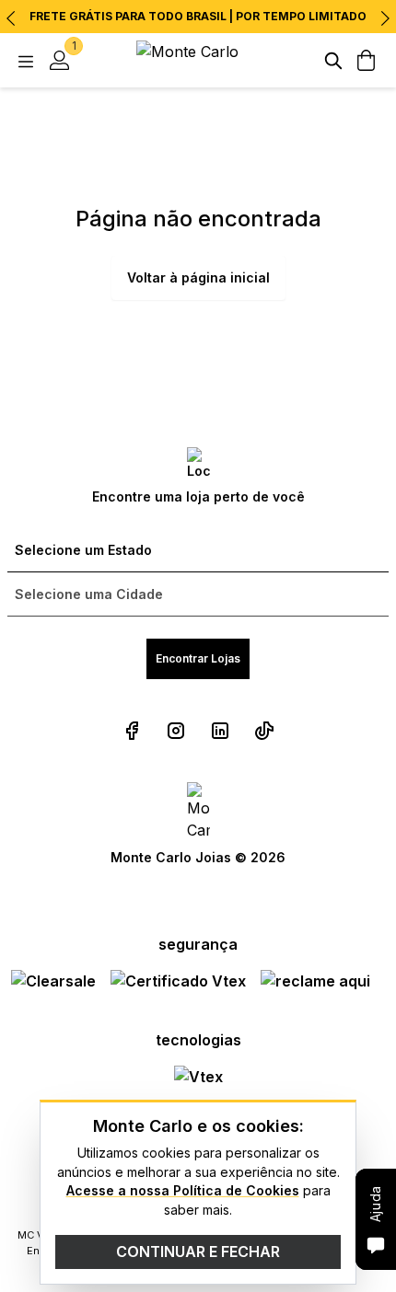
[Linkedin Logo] (220, 730)
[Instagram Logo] (176, 730)
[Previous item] (11, 18)
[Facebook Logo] (131, 730)
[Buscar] (333, 60)
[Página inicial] (197, 60)
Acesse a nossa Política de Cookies (182, 1190)
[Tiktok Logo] (264, 730)
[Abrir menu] (26, 61)
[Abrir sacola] (366, 60)
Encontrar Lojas (198, 658)
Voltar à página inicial (198, 277)
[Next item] (385, 18)
